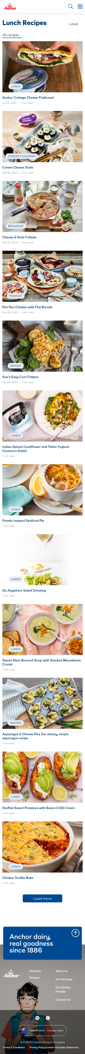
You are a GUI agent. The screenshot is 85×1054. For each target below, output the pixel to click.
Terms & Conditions (14, 1047)
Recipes (34, 977)
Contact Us (63, 999)
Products (35, 971)
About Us (62, 971)
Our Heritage (64, 979)
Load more (42, 898)
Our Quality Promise (63, 989)
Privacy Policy (37, 1047)
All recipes (10, 35)
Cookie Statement (68, 1047)
